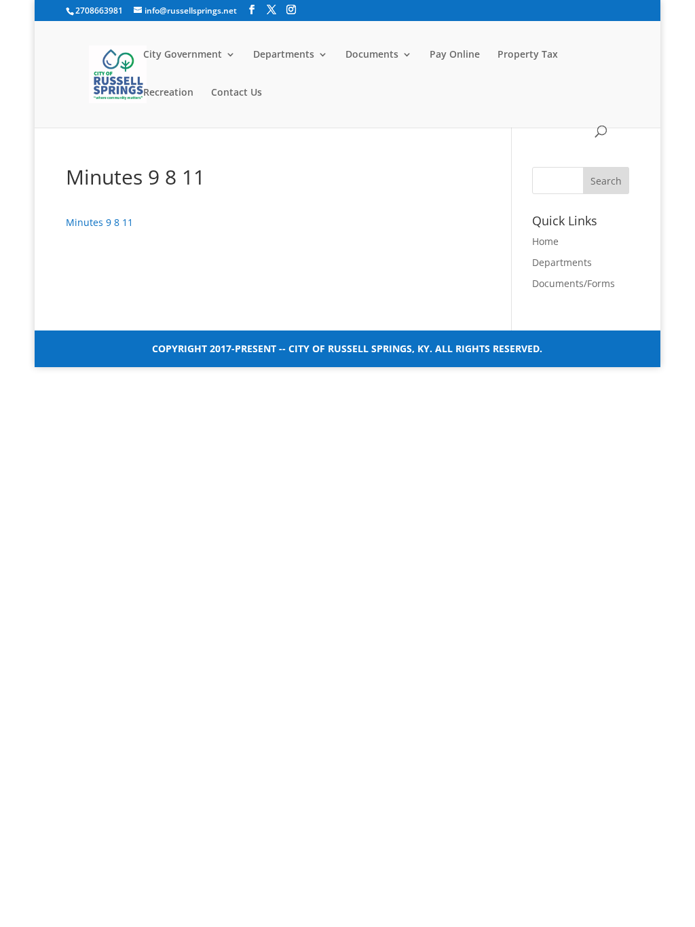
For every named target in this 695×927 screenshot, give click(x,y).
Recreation (168, 93)
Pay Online (455, 55)
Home (545, 241)
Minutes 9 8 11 (99, 222)
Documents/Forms (573, 283)
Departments (283, 55)
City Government (182, 55)
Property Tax (527, 55)
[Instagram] (291, 10)
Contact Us (236, 93)
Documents (371, 55)
